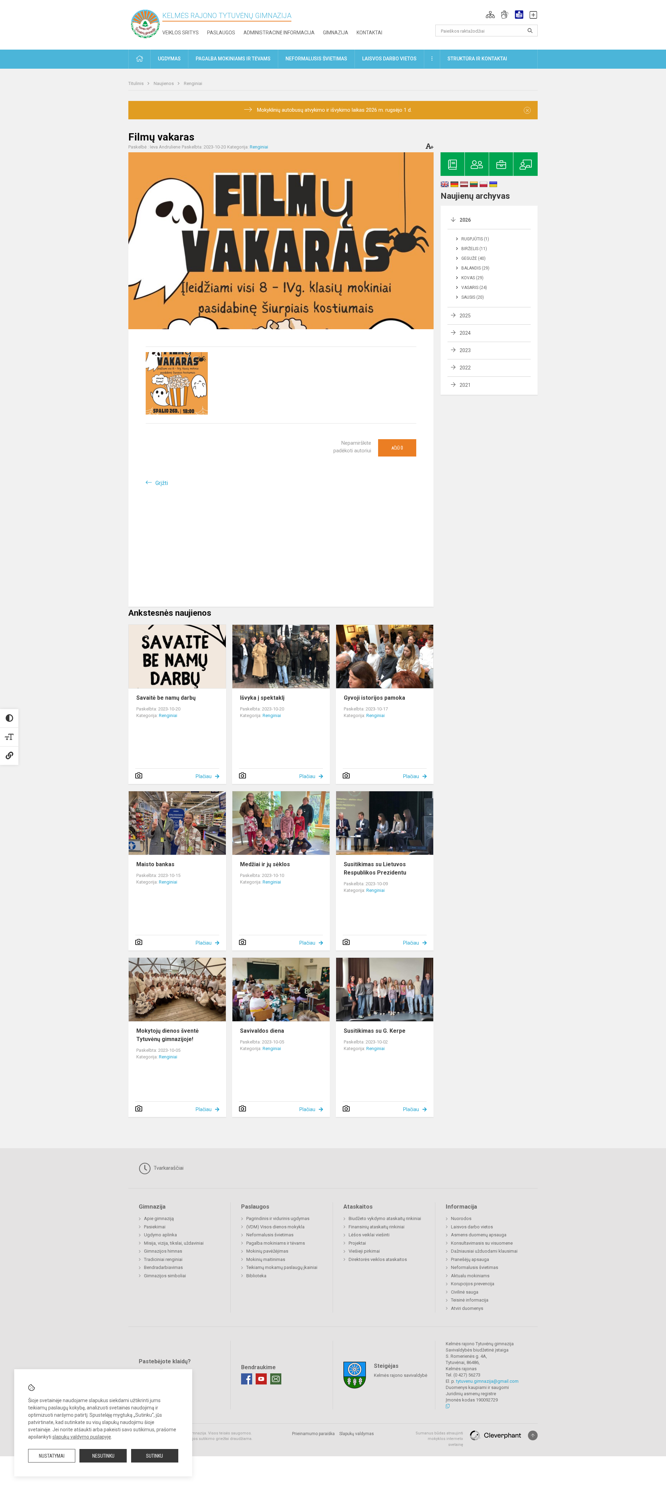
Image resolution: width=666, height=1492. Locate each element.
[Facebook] (246, 1378)
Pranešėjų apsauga (470, 1259)
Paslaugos (221, 32)
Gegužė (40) (473, 258)
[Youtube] (261, 1378)
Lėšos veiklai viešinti (369, 1234)
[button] (490, 14)
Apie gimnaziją (159, 1218)
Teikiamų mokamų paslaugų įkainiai (281, 1267)
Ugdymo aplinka (160, 1234)
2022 (465, 367)
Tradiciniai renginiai (163, 1259)
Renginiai (193, 83)
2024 (465, 333)
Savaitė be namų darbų (166, 697)
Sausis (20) (472, 297)
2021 (465, 385)
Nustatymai (52, 1456)
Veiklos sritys (180, 32)
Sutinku (154, 1456)
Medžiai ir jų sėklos (265, 864)
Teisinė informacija (469, 1300)
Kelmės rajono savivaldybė (400, 1375)
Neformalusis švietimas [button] (316, 58)
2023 (465, 350)
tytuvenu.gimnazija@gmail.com (487, 1381)
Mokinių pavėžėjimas (267, 1251)
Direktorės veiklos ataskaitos (378, 1259)
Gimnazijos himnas (163, 1251)
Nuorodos (461, 1218)
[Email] (275, 1378)
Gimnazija (335, 32)
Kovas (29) (472, 277)
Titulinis (136, 83)
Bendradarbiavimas (163, 1267)
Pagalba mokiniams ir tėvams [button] (233, 58)
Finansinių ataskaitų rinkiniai (376, 1226)
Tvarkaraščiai (167, 1168)
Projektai (357, 1243)
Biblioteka (256, 1275)
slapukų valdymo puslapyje (81, 1437)
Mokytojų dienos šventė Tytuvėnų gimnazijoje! (167, 1035)
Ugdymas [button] (169, 58)
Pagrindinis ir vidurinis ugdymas (277, 1218)
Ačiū (397, 448)
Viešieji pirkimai (364, 1251)
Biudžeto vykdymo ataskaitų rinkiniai (385, 1218)
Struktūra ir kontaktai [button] (477, 58)
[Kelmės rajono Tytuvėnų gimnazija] (145, 23)
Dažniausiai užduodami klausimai (484, 1251)
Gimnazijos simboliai (165, 1275)
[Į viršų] (533, 1435)
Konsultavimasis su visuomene (482, 1243)
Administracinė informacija (279, 32)
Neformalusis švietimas (269, 1234)
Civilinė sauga (464, 1292)
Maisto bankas (155, 864)
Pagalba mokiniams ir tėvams (275, 1243)
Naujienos (164, 83)
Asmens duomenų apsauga (478, 1234)
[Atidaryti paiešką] (530, 30)
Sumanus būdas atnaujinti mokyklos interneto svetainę (439, 1439)
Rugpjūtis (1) (475, 239)
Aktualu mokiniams (470, 1275)
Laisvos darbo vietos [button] (389, 58)
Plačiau (204, 776)
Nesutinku (103, 1456)
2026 (465, 220)
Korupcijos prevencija (472, 1283)
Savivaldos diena (262, 1031)
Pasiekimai (154, 1226)
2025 (465, 315)
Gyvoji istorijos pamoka (374, 697)
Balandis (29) (475, 268)
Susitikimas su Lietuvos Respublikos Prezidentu (375, 868)
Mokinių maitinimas (265, 1259)
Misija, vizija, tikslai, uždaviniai (174, 1243)
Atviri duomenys (467, 1308)
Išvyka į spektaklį (262, 697)
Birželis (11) (474, 248)
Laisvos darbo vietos (472, 1226)
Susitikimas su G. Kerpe (374, 1031)
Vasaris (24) (474, 287)
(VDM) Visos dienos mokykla (275, 1226)
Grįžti (161, 483)
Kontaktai (369, 32)
